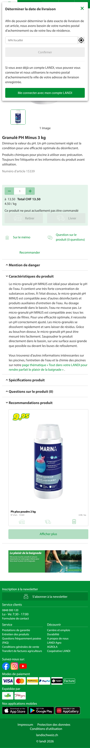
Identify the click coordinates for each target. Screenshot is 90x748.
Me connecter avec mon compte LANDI (45, 93)
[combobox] (41, 40)
